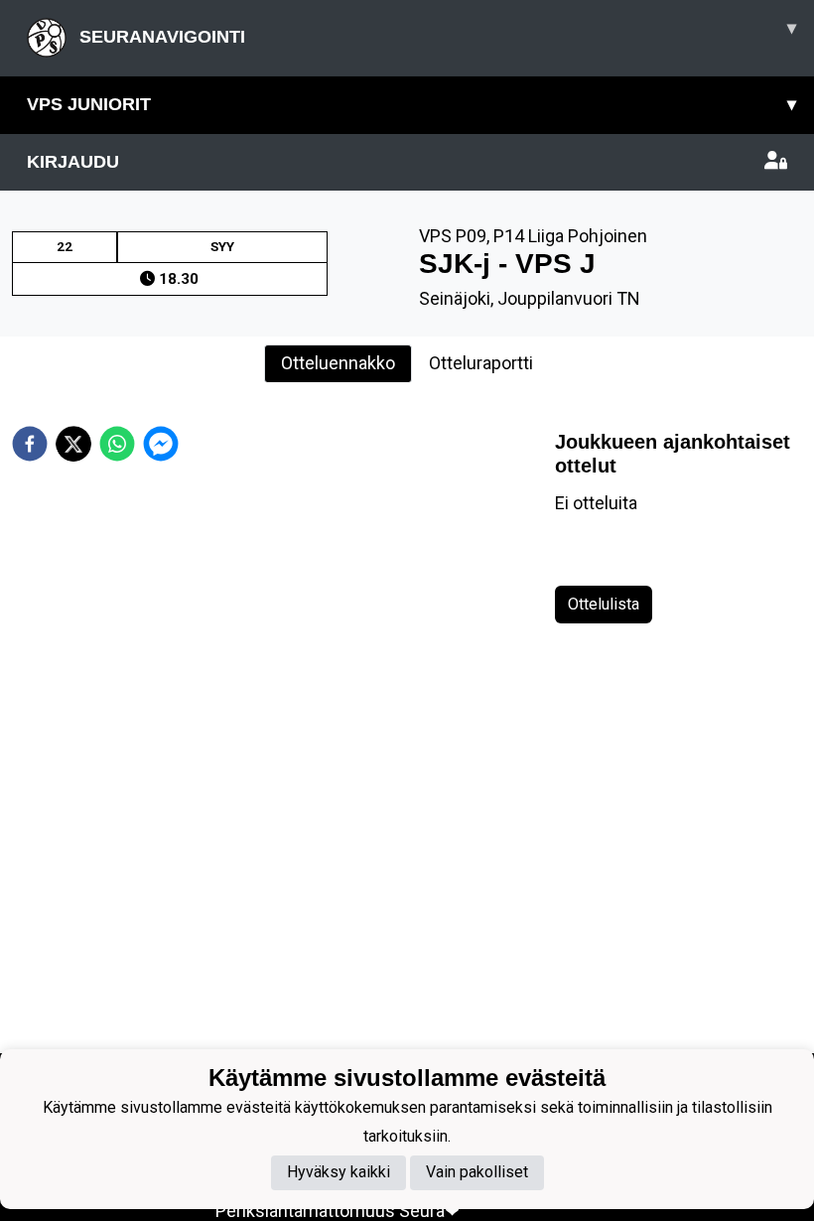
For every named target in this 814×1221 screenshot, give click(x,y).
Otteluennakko (338, 362)
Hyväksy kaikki (338, 1171)
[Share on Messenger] (161, 444)
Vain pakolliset (477, 1171)
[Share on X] (73, 444)
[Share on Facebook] (30, 444)
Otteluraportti (481, 362)
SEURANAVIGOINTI (435, 32)
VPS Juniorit (411, 104)
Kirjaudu (73, 162)
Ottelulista (603, 604)
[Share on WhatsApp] (117, 444)
